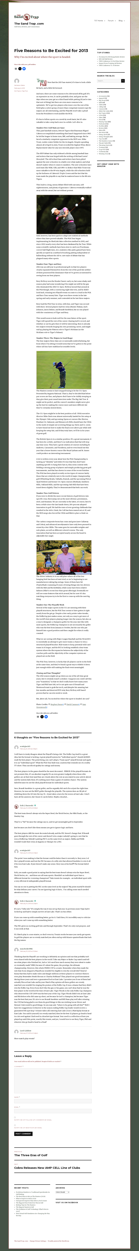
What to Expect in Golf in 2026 (26, 1198)
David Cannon (72, 704)
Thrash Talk (103, 143)
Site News (102, 132)
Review (101, 128)
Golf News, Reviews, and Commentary (27, 27)
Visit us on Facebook (67, 1203)
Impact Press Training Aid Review (110, 63)
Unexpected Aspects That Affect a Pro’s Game (31, 1201)
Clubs (100, 105)
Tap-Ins (101, 139)
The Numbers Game (105, 141)
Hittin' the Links (104, 111)
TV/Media (102, 152)
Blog (121, 21)
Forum (111, 21)
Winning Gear (103, 154)
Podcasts (102, 124)
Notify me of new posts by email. (28, 1128)
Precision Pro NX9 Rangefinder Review (112, 57)
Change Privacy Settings (38, 1241)
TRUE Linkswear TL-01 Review (109, 65)
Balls (100, 102)
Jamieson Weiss (19, 85)
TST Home (98, 21)
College (101, 107)
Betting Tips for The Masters (25, 1205)
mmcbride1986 (26, 949)
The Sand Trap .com (29, 23)
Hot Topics (17, 91)
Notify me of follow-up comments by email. (33, 1120)
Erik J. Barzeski (26, 805)
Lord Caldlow (25, 1031)
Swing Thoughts (104, 137)
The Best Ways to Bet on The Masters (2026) (30, 1196)
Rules (100, 130)
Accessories (103, 96)
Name (17, 1097)
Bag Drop (102, 100)
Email (17, 1107)
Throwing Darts (104, 145)
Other (101, 117)
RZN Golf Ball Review (106, 59)
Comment (19, 1066)
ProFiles (101, 126)
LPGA (101, 115)
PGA (100, 120)
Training (102, 147)
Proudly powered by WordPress (58, 1241)
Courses (101, 109)
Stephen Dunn (56, 704)
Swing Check (103, 134)
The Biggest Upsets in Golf (25, 1207)
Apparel (101, 98)
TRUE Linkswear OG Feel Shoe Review (111, 61)
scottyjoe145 (25, 746)
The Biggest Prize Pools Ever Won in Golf (29, 1203)
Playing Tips (103, 122)
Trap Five (25, 91)
